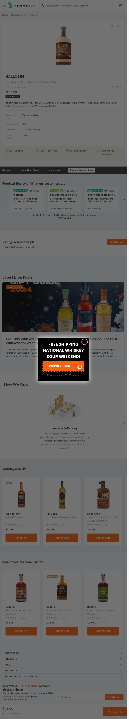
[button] (63, 366)
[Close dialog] (84, 342)
